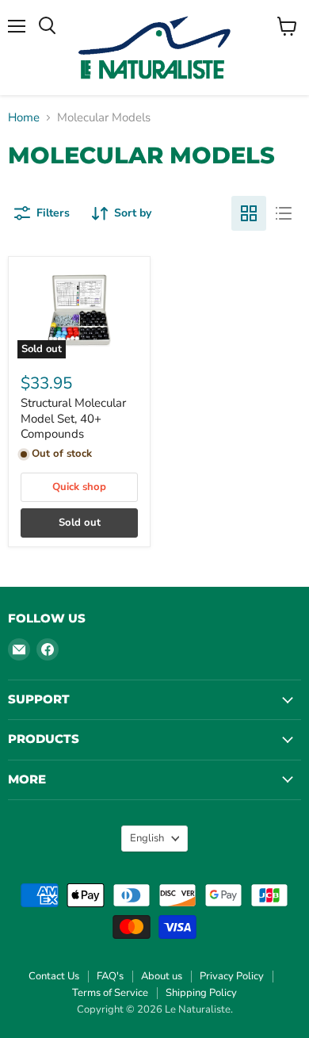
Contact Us (54, 976)
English (147, 838)
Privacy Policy (232, 976)
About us (161, 976)
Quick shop (79, 487)
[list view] (283, 213)
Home (24, 117)
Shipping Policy (201, 993)
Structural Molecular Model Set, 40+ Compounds (73, 418)
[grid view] (248, 213)
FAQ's (110, 976)
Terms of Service (110, 993)
